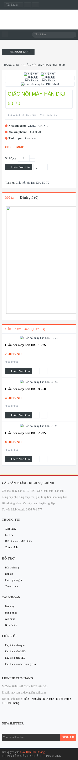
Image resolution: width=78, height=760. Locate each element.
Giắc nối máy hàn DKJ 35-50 (25, 389)
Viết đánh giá (48, 115)
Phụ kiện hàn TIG (15, 657)
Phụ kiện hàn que (15, 645)
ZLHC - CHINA (38, 125)
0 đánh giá (29, 115)
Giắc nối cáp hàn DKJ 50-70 (32, 182)
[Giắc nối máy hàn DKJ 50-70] (31, 76)
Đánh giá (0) (29, 197)
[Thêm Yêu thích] (36, 371)
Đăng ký (10, 606)
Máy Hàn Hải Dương (32, 752)
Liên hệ (9, 534)
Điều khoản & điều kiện (18, 541)
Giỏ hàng (10, 618)
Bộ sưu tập (11, 625)
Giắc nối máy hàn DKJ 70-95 (25, 433)
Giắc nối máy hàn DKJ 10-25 (25, 345)
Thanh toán (11, 586)
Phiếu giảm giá (13, 580)
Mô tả (9, 197)
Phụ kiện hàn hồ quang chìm (21, 663)
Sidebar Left (19, 51)
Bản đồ (9, 573)
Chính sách (11, 547)
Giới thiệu (10, 528)
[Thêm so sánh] (44, 371)
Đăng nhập (11, 612)
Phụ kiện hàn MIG (15, 651)
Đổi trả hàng (12, 567)
